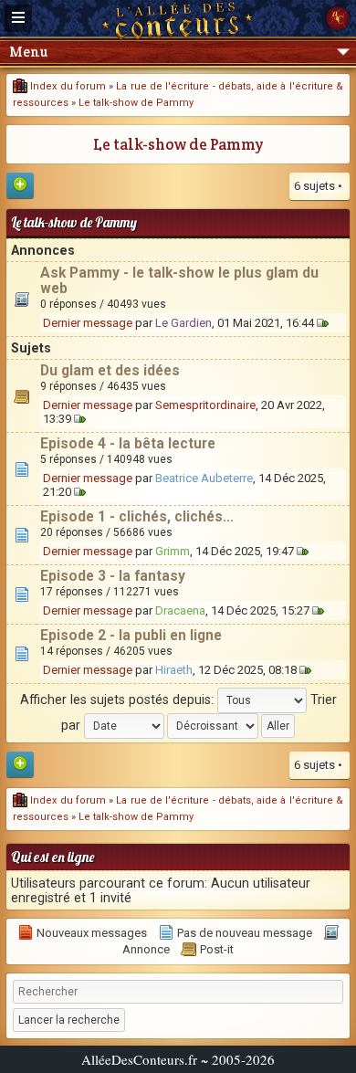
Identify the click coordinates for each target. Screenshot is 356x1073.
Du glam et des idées (110, 371)
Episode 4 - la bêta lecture (127, 444)
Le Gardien (183, 323)
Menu (28, 51)
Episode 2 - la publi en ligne (131, 635)
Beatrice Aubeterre (204, 478)
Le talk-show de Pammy (136, 103)
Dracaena (180, 610)
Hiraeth (174, 670)
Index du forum (66, 86)
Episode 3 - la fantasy (112, 576)
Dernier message (87, 323)
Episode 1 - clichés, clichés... (137, 517)
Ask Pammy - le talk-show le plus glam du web (179, 281)
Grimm (172, 551)
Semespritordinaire (205, 405)
